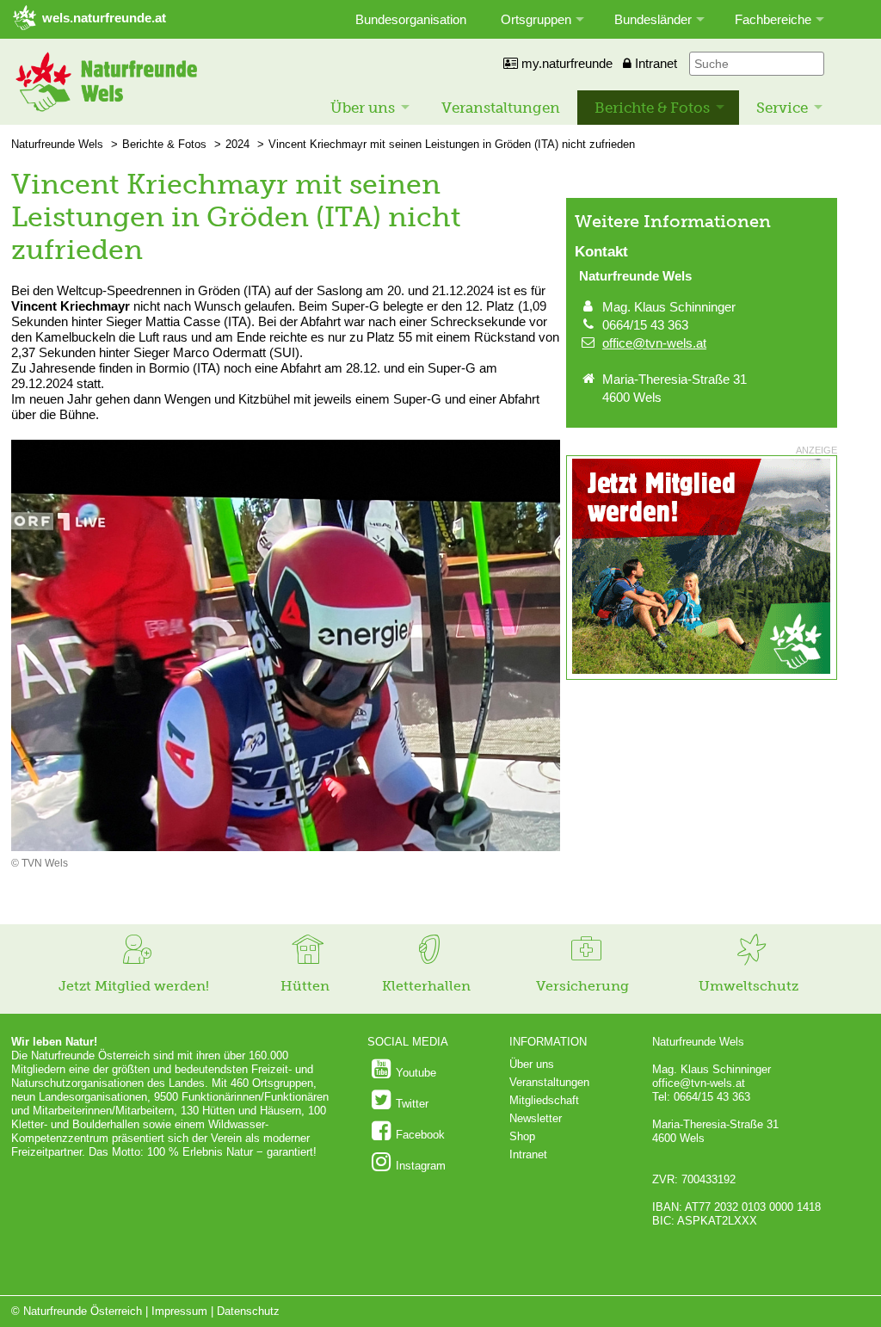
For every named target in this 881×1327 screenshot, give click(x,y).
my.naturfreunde (565, 63)
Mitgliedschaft (544, 1100)
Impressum (179, 1311)
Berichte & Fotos (652, 107)
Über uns (362, 107)
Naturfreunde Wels (57, 144)
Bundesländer (653, 19)
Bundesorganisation (410, 19)
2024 (237, 144)
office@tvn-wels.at (654, 343)
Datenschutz (248, 1311)
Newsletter (535, 1118)
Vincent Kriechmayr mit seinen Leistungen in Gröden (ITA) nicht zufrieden (451, 144)
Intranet (654, 63)
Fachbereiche (773, 19)
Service (782, 107)
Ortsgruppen (536, 19)
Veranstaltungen (500, 107)
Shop (522, 1136)
